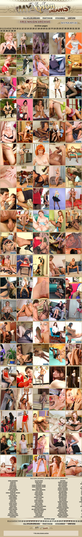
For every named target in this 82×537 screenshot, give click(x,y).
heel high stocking (62, 515)
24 (55, 28)
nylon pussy (38, 482)
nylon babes (13, 497)
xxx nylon (39, 498)
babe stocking (63, 516)
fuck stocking (63, 503)
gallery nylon (13, 507)
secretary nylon (13, 513)
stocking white (62, 492)
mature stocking (63, 489)
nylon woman (39, 492)
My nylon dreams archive (42, 533)
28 (65, 28)
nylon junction (39, 494)
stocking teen (63, 497)
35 (4, 31)
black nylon (13, 512)
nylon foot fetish (39, 510)
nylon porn (13, 485)
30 (71, 28)
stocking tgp (63, 512)
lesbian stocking (63, 501)
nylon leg (13, 482)
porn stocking (63, 495)
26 (60, 28)
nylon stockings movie (39, 485)
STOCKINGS (60, 18)
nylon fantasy (39, 507)
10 (17, 28)
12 (23, 28)
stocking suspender (63, 507)
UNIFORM (71, 18)
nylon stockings (13, 480)
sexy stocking (63, 483)
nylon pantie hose (13, 515)
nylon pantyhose (39, 516)
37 (9, 31)
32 (76, 28)
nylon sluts (13, 510)
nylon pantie (13, 488)
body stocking (63, 504)
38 (12, 31)
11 (20, 28)
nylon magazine (13, 489)
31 (73, 28)
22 (49, 28)
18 (39, 28)
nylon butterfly (13, 495)
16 (33, 28)
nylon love (39, 488)
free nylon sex (38, 512)
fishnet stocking (63, 488)
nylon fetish (12, 486)
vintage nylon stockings (39, 506)
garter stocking (62, 513)
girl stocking (63, 498)
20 (44, 28)
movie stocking (62, 506)
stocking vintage (63, 510)
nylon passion (13, 509)
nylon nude (38, 515)
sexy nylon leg (38, 501)
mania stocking (62, 482)
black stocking (62, 485)
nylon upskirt (39, 504)
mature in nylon (38, 497)
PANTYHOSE (48, 18)
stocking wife (63, 509)
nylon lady (13, 516)
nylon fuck (13, 501)
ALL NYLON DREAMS (31, 18)
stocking (62, 480)
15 (31, 28)
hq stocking (62, 500)
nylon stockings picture (13, 492)
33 (79, 28)
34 (1, 31)
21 (47, 28)
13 (25, 28)
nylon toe (13, 494)
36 (7, 31)
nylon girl (13, 491)
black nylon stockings (38, 489)
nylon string (38, 513)
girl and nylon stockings (39, 509)
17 (36, 28)
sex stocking (63, 486)
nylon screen (13, 503)
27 (63, 28)
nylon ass (39, 483)
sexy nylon (38, 491)
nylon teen (13, 506)
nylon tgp (13, 500)
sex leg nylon (39, 480)
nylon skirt (39, 495)
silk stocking (63, 494)
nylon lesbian (13, 498)
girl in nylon (38, 503)
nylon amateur (38, 500)
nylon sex (13, 483)
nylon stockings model (39, 486)
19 (41, 28)
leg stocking (62, 491)
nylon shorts (13, 504)
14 (28, 28)
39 (15, 31)
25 (57, 28)
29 (68, 28)
